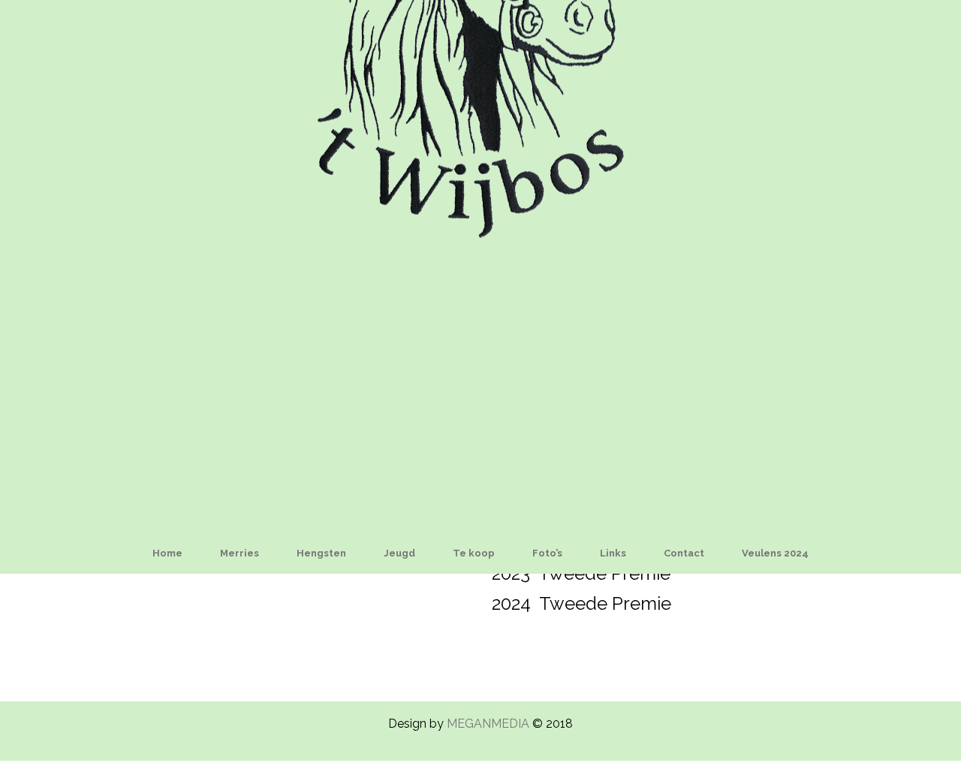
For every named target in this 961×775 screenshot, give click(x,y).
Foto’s (547, 553)
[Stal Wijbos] (480, 265)
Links (613, 553)
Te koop (474, 553)
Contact (684, 553)
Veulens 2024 (775, 553)
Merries (239, 553)
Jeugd (399, 553)
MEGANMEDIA (488, 723)
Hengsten (321, 553)
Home (167, 553)
